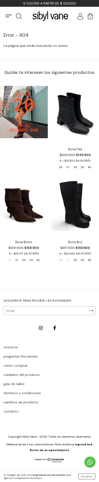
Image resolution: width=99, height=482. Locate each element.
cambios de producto (21, 402)
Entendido (87, 476)
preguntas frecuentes (21, 356)
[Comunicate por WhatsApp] (90, 462)
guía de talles (14, 384)
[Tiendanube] (50, 461)
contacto (11, 411)
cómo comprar (16, 365)
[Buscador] (19, 17)
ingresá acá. (84, 444)
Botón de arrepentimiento (49, 450)
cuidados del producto (22, 374)
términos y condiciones (22, 393)
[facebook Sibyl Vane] (54, 328)
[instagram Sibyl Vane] (41, 328)
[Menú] (9, 16)
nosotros (11, 347)
